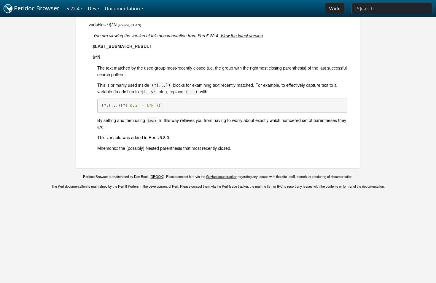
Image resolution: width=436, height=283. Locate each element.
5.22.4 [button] (72, 8)
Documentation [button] (122, 8)
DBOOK (157, 176)
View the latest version (241, 35)
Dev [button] (92, 8)
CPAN (135, 24)
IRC (280, 186)
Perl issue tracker (235, 186)
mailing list (263, 186)
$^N (113, 24)
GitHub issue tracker (221, 176)
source (124, 24)
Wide (334, 8)
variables (97, 24)
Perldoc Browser (35, 8)
